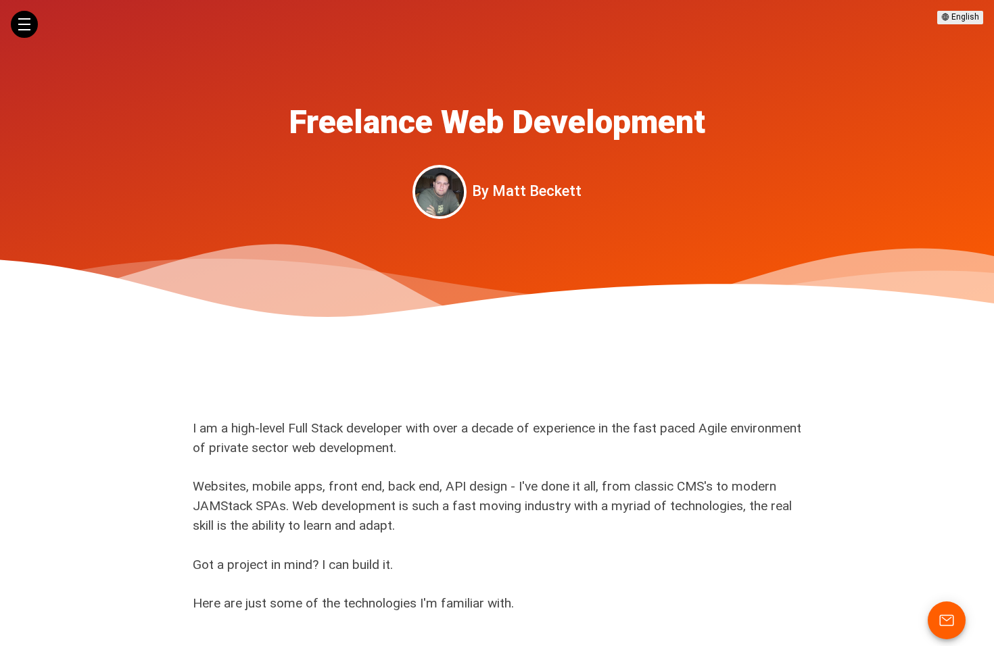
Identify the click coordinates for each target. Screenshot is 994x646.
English (964, 17)
